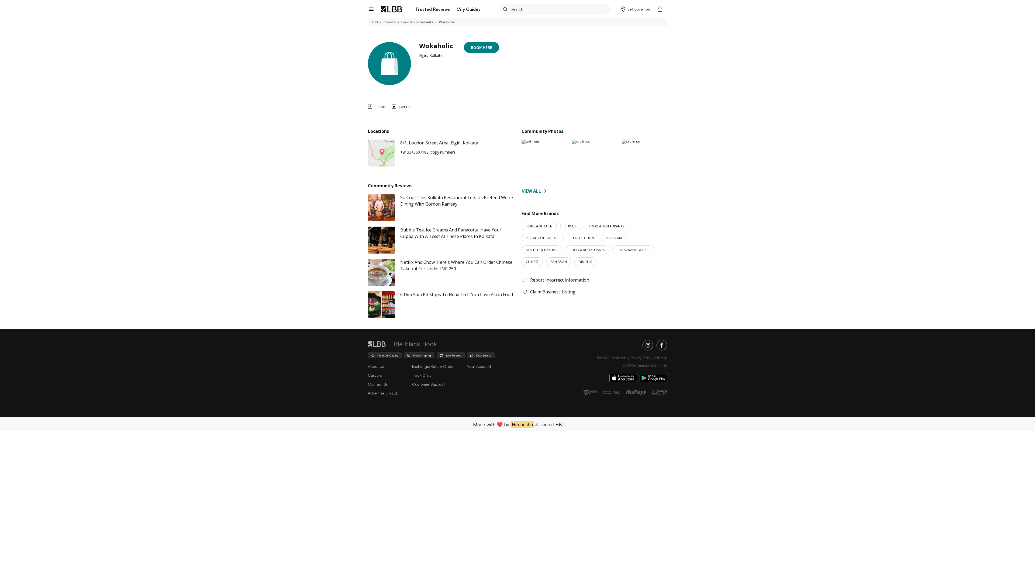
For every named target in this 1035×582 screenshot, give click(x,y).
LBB (375, 22)
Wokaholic (447, 22)
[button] (635, 9)
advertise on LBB (383, 393)
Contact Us (378, 384)
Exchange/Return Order (433, 366)
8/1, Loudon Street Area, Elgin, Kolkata (439, 143)
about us (376, 366)
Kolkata (390, 22)
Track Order (422, 375)
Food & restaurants (417, 22)
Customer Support (428, 384)
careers (375, 375)
